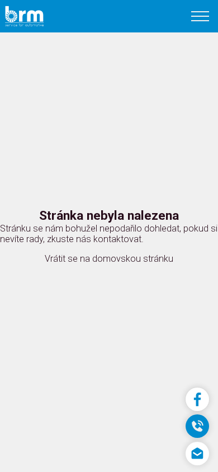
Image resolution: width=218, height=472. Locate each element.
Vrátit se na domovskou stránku (109, 258)
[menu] (199, 16)
